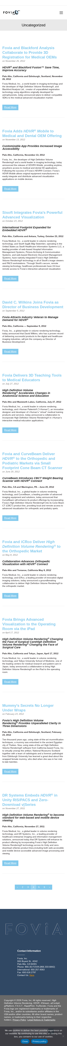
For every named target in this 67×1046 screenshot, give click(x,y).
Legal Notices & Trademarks (41, 1020)
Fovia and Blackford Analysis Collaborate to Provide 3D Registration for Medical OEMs (29, 52)
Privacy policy (39, 1041)
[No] (63, 1036)
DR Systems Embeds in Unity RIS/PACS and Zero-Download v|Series (29, 800)
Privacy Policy (19, 1020)
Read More (10, 107)
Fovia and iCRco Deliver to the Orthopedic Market (31, 546)
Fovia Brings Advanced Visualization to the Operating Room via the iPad (29, 624)
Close (25, 1041)
